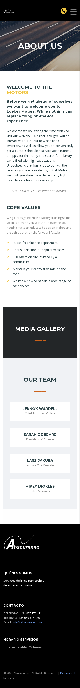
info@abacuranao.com (28, 622)
